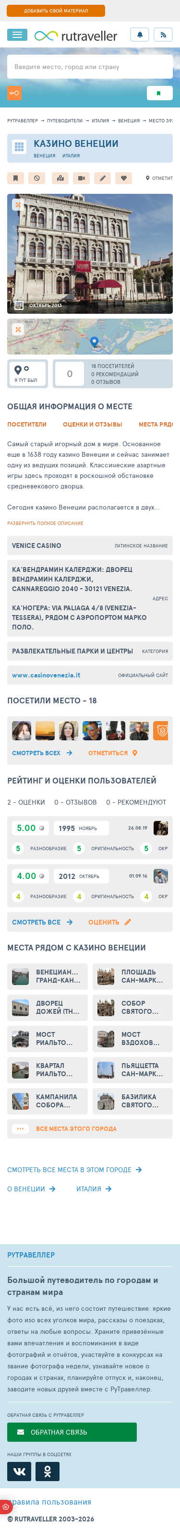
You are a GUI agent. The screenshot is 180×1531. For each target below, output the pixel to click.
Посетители (27, 424)
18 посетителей (112, 365)
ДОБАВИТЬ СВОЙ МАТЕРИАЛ (56, 10)
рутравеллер (22, 120)
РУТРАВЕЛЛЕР (31, 1255)
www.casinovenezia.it (46, 675)
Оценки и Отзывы (92, 424)
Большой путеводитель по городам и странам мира (82, 1286)
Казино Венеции (76, 143)
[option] (90, 254)
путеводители (65, 120)
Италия (100, 120)
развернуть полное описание (45, 523)
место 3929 (163, 120)
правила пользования (49, 1501)
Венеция (129, 120)
